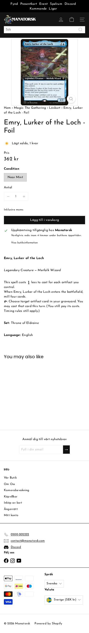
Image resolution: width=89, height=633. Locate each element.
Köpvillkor (10, 496)
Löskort (54, 108)
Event (44, 4)
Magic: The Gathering (30, 108)
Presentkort (28, 4)
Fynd (14, 4)
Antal (8, 187)
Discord (70, 4)
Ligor (53, 8)
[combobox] (44, 29)
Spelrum (56, 4)
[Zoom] (71, 99)
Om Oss (9, 484)
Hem (8, 108)
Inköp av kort (13, 502)
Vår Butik (10, 477)
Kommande (38, 8)
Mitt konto (11, 515)
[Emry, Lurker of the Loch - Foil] (22, 392)
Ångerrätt (11, 509)
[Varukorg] (71, 19)
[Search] (80, 29)
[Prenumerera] (66, 449)
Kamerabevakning (16, 490)
